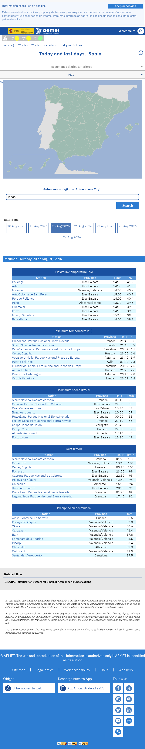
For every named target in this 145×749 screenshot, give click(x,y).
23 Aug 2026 (128, 226)
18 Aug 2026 (16, 226)
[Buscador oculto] (140, 31)
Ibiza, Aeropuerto (23, 412)
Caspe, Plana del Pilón (27, 425)
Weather (23, 45)
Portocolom (20, 437)
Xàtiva (16, 526)
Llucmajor (18, 307)
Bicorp (16, 543)
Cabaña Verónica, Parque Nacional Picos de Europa (46, 349)
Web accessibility (77, 670)
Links (104, 670)
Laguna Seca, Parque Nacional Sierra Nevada (42, 421)
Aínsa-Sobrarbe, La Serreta (30, 518)
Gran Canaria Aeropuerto (28, 408)
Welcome (125, 31)
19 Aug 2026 (39, 226)
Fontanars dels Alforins (27, 539)
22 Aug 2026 (105, 226)
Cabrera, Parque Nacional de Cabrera (37, 404)
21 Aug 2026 (83, 226)
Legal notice (45, 670)
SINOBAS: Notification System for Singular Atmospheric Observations (48, 582)
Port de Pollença (23, 298)
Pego (15, 303)
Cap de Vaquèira (23, 378)
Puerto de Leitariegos (26, 374)
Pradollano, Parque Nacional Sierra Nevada (40, 341)
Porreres (18, 471)
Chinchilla (18, 484)
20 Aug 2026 (61, 226)
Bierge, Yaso (20, 429)
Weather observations (44, 45)
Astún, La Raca (22, 370)
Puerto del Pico (22, 362)
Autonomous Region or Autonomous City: (71, 189)
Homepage (8, 45)
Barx (15, 534)
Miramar (17, 290)
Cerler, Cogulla (22, 353)
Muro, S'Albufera (23, 315)
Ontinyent (18, 551)
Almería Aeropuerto (25, 433)
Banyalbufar (20, 319)
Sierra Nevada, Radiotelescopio (33, 345)
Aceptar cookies (125, 6)
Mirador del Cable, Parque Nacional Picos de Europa (47, 366)
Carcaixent (19, 463)
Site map (18, 670)
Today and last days (71, 45)
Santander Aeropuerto (27, 555)
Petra (15, 311)
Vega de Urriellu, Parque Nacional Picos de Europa (45, 357)
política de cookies (12, 19)
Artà (15, 286)
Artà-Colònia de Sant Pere (29, 294)
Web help (126, 670)
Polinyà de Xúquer (24, 480)
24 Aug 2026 (72, 237)
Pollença (18, 282)
